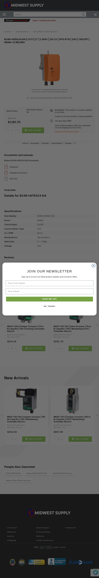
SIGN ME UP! (49, 299)
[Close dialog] (93, 265)
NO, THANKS (49, 306)
